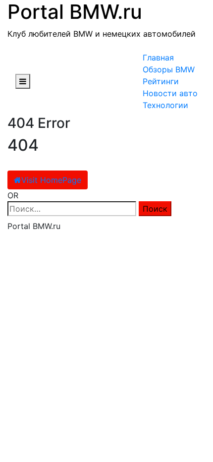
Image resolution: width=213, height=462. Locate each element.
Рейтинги (161, 81)
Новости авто (170, 93)
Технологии (165, 105)
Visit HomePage (51, 180)
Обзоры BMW (169, 69)
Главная (158, 57)
